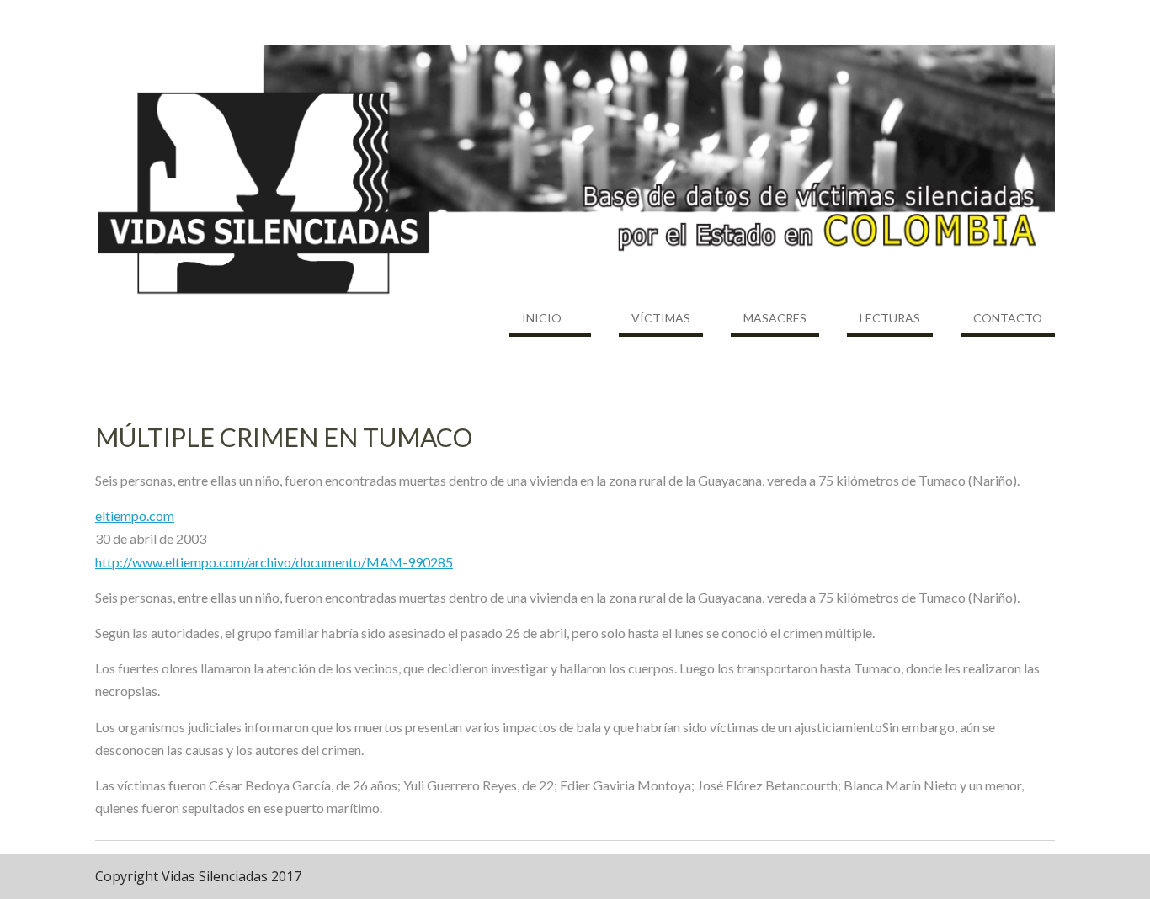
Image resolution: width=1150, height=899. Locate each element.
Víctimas (660, 318)
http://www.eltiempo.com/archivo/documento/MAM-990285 (274, 562)
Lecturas (890, 318)
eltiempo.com (134, 516)
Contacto (1007, 318)
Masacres (775, 318)
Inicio (542, 318)
